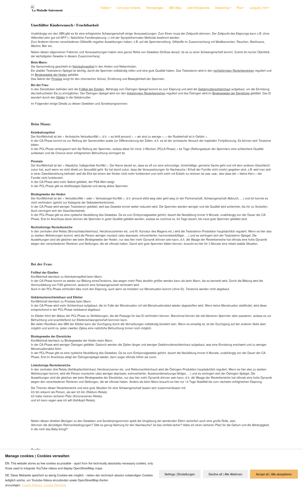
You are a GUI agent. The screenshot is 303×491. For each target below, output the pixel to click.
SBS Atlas (175, 8)
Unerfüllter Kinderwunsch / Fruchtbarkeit (65, 25)
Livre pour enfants (128, 8)
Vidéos (104, 8)
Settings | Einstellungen (179, 474)
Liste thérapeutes (198, 8)
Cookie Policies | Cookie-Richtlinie (44, 485)
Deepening (222, 8)
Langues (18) (258, 8)
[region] (151, 470)
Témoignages (154, 8)
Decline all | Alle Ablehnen (225, 474)
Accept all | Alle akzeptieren (274, 474)
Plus (239, 8)
